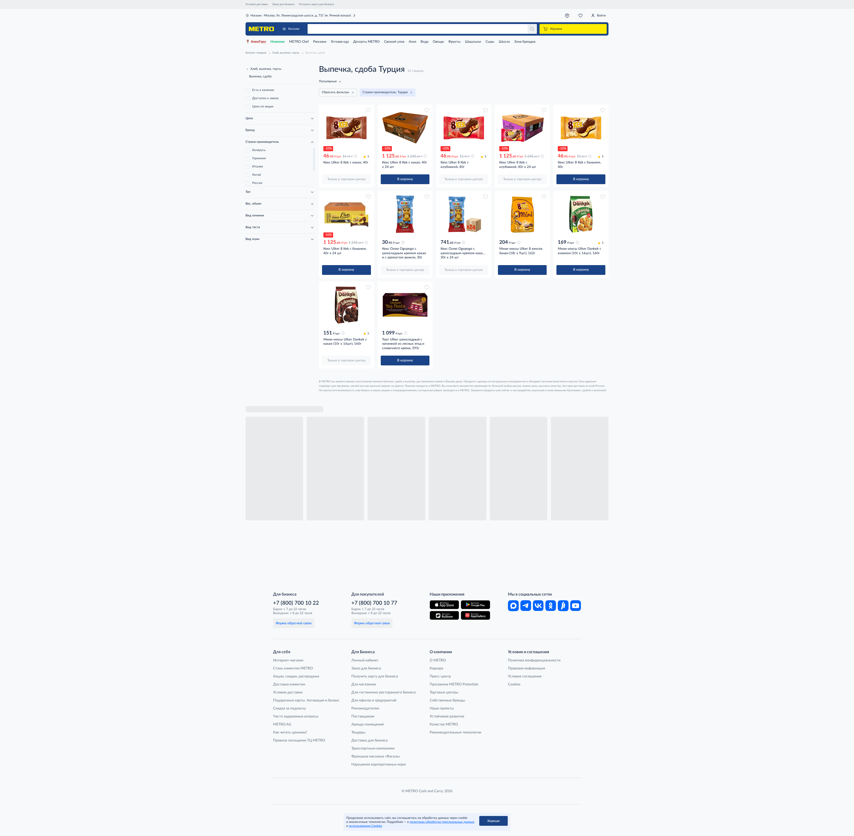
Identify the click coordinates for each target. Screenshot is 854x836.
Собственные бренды (447, 700)
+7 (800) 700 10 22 (296, 603)
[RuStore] (444, 615)
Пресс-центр (440, 676)
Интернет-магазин (288, 660)
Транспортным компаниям (373, 748)
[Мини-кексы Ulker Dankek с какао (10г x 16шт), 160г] (346, 305)
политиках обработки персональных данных (442, 822)
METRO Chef (299, 41)
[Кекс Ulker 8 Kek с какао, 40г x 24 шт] (405, 128)
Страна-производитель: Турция (385, 92)
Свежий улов (394, 41)
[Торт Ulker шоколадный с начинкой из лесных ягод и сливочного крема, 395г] (405, 305)
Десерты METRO (366, 41)
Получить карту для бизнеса (316, 4)
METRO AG (282, 724)
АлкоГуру (258, 41)
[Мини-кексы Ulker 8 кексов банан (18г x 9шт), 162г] (522, 214)
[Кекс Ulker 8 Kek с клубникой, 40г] (464, 128)
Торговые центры (444, 692)
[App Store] (444, 604)
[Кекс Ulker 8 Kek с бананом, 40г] (581, 128)
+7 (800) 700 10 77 (374, 603)
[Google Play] (475, 604)
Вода (424, 41)
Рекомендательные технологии (455, 732)
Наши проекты (442, 708)
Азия (412, 41)
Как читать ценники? (290, 732)
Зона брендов (524, 41)
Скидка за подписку (289, 708)
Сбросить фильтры (335, 92)
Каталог (294, 28)
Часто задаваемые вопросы (295, 716)
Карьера (436, 668)
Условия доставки (257, 4)
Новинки (277, 41)
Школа (504, 41)
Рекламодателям (365, 708)
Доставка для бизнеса (369, 740)
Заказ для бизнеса (283, 4)
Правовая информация (526, 668)
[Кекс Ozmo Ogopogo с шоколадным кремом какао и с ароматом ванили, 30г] (405, 214)
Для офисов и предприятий (373, 700)
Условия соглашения (525, 676)
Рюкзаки (319, 41)
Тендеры (358, 732)
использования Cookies (365, 826)
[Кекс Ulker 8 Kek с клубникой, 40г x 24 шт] (522, 128)
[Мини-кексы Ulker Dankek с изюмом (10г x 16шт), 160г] (581, 214)
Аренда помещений (367, 724)
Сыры (489, 41)
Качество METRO (444, 724)
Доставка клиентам (289, 684)
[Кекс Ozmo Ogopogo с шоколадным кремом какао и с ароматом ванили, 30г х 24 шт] (464, 214)
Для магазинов (363, 684)
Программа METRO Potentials (454, 684)
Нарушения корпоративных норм (378, 764)
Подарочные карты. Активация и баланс (306, 700)
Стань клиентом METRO (293, 668)
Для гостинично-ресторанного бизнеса (383, 692)
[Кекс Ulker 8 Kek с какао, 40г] (346, 128)
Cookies (514, 684)
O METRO (438, 660)
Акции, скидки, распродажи (296, 676)
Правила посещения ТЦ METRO (299, 740)
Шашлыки (473, 41)
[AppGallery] (475, 615)
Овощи (438, 41)
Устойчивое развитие (447, 716)
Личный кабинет (365, 660)
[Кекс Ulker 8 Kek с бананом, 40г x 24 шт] (346, 214)
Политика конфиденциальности (534, 660)
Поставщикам (362, 716)
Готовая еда (340, 41)
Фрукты (454, 41)
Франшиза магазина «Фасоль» (375, 756)
